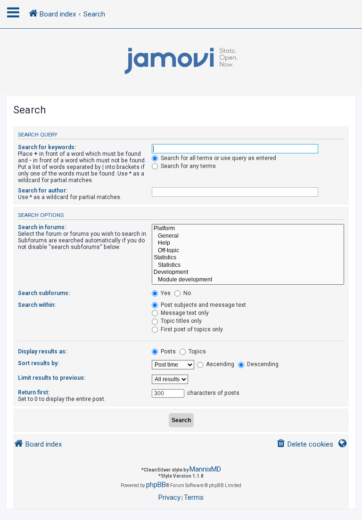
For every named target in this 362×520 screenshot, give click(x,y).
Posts (167, 351)
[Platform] (248, 228)
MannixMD (205, 469)
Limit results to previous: (51, 378)
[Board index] (181, 61)
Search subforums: (44, 293)
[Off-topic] (248, 251)
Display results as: (42, 351)
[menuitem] (305, 444)
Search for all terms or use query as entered (217, 158)
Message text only (184, 313)
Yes (165, 293)
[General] (248, 236)
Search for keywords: (47, 147)
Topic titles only (180, 321)
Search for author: (42, 190)
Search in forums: (42, 227)
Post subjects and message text (202, 305)
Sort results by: (38, 363)
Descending (262, 364)
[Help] (248, 243)
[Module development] (248, 280)
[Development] (248, 272)
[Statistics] (248, 258)
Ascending (219, 364)
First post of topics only (191, 329)
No (186, 293)
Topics (196, 351)
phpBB (156, 484)
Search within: (37, 305)
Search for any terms (187, 166)
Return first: (33, 392)
